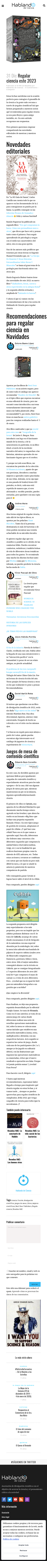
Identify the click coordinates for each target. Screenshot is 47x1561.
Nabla (22, 567)
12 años (23, 1435)
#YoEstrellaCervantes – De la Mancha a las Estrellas (23, 1372)
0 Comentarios (31, 88)
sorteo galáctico (30, 417)
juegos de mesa (20, 1203)
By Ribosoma (30, 561)
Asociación (5, 1512)
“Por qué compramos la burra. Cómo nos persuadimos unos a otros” (22, 228)
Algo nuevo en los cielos (25, 711)
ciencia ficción (17, 1200)
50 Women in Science (15, 469)
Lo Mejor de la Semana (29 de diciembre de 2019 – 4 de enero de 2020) (23, 1392)
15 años (23, 1449)
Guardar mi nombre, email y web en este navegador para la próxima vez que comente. (23, 1274)
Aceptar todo (23, 1545)
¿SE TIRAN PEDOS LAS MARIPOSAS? (21, 631)
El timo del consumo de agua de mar (23, 1430)
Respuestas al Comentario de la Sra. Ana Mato (23, 1413)
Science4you (27, 745)
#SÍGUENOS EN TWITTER (23, 1462)
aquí (37, 885)
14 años (23, 1419)
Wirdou (13, 561)
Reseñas (28, 86)
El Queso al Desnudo (23, 1445)
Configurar (23, 1556)
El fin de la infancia (14, 648)
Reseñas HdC (18, 1209)
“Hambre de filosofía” (26, 395)
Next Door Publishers (24, 1206)
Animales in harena (26, 293)
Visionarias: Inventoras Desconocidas (22, 617)
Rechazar (23, 1550)
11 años (23, 1378)
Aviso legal (5, 1517)
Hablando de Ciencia (14, 88)
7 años (23, 1400)
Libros (29, 1203)
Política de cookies (11, 1539)
